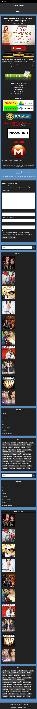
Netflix (19, 449)
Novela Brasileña (17, 454)
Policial (23, 461)
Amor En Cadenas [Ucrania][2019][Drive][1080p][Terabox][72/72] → (18, 173)
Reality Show (6, 428)
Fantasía (5, 447)
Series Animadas (7, 433)
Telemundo (22, 466)
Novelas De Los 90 (17, 459)
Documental (5, 416)
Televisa (29, 466)
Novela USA (5, 461)
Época (28, 468)
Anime (4, 413)
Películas (4, 425)
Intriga (20, 164)
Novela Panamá (6, 165)
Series (4, 431)
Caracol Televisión (22, 443)
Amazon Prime (6, 443)
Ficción (10, 164)
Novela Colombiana (7, 456)
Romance (29, 165)
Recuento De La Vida (22, 165)
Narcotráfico (11, 449)
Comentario (6, 190)
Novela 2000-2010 (27, 449)
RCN (3, 463)
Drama (9, 445)
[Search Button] (35, 1)
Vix (24, 468)
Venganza (20, 166)
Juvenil (28, 447)
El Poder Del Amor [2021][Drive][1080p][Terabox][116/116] (18, 19)
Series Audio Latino (13, 466)
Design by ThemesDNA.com (18, 707)
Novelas (23, 23)
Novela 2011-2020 (7, 452)
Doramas (4, 419)
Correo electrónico (8, 217)
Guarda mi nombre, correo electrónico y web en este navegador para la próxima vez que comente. (17, 233)
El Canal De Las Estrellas (19, 445)
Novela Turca (27, 459)
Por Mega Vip (18, 5)
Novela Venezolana (14, 461)
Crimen (4, 445)
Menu (5, 1)
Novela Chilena (27, 454)
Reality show (14, 165)
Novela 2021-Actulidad (27, 164)
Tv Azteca (5, 468)
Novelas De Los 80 (7, 459)
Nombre (5, 211)
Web (3, 224)
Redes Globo (25, 463)
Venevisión (12, 468)
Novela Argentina (7, 454)
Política (29, 461)
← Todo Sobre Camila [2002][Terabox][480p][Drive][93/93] (18, 177)
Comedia (31, 443)
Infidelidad (15, 164)
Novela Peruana (27, 456)
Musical (4, 449)
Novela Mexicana (18, 456)
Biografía (13, 443)
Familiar (29, 445)
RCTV (7, 463)
